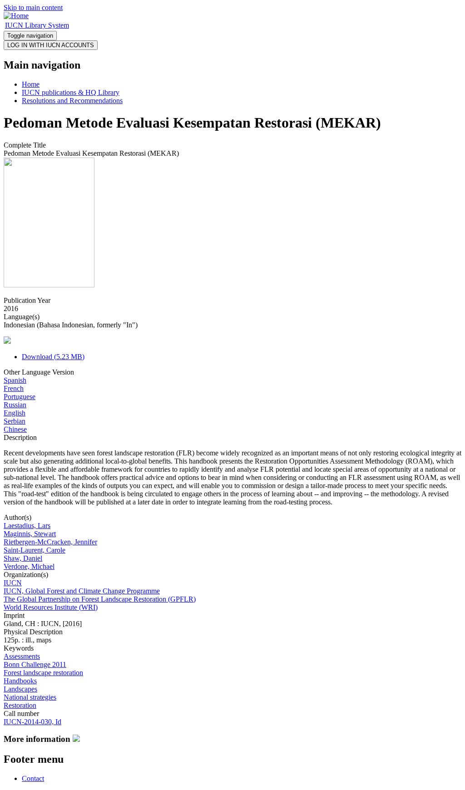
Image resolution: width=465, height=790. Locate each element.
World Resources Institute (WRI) (51, 607)
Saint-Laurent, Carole (34, 550)
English (14, 413)
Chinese (15, 429)
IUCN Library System (37, 25)
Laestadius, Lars (27, 525)
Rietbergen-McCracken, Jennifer (50, 542)
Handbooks (20, 681)
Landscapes (20, 689)
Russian (15, 405)
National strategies (30, 697)
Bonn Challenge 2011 (35, 664)
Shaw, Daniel (23, 558)
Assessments (22, 656)
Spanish (15, 380)
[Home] (16, 16)
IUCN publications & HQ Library (70, 92)
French (14, 388)
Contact (33, 778)
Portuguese (19, 396)
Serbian (14, 421)
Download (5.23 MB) (53, 356)
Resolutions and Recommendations (72, 100)
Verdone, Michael (29, 566)
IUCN (13, 583)
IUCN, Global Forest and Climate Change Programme (82, 591)
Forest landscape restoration (43, 672)
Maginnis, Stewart (30, 534)
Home (31, 84)
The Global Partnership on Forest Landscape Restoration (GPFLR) (100, 599)
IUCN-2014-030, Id (32, 722)
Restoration (20, 705)
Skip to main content (33, 7)
